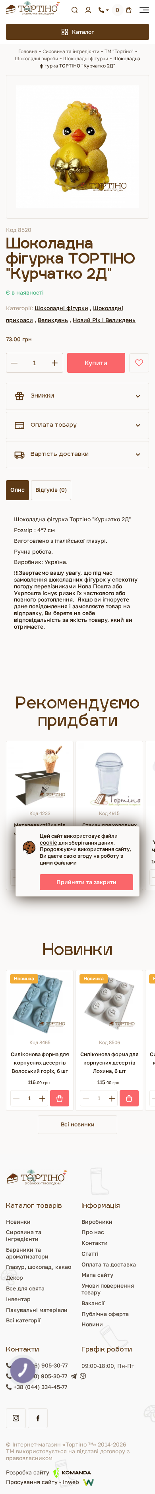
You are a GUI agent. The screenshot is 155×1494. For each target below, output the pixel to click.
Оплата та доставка (108, 1264)
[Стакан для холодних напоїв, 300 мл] (109, 774)
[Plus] (42, 1098)
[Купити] (59, 1098)
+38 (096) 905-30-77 (41, 1365)
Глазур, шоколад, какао (38, 1266)
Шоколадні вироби (36, 58)
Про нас (92, 1232)
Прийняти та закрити (86, 882)
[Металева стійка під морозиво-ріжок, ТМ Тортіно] (39, 774)
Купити (96, 363)
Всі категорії (23, 1320)
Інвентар (18, 1299)
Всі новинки (78, 1124)
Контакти (94, 1242)
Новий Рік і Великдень (104, 320)
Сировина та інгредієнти (71, 51)
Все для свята (25, 1288)
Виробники (96, 1221)
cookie (48, 842)
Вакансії (93, 1303)
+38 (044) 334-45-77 (40, 1387)
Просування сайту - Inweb (42, 1482)
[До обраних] (139, 362)
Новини (92, 1324)
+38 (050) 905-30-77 (40, 1376)
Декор (14, 1277)
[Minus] (16, 1098)
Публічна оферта (105, 1313)
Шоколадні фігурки (85, 58)
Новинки (18, 1221)
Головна (27, 51)
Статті (90, 1253)
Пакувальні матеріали (37, 1309)
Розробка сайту (27, 1472)
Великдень (53, 320)
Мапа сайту (97, 1274)
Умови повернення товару (107, 1289)
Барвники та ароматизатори (27, 1253)
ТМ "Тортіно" (119, 51)
